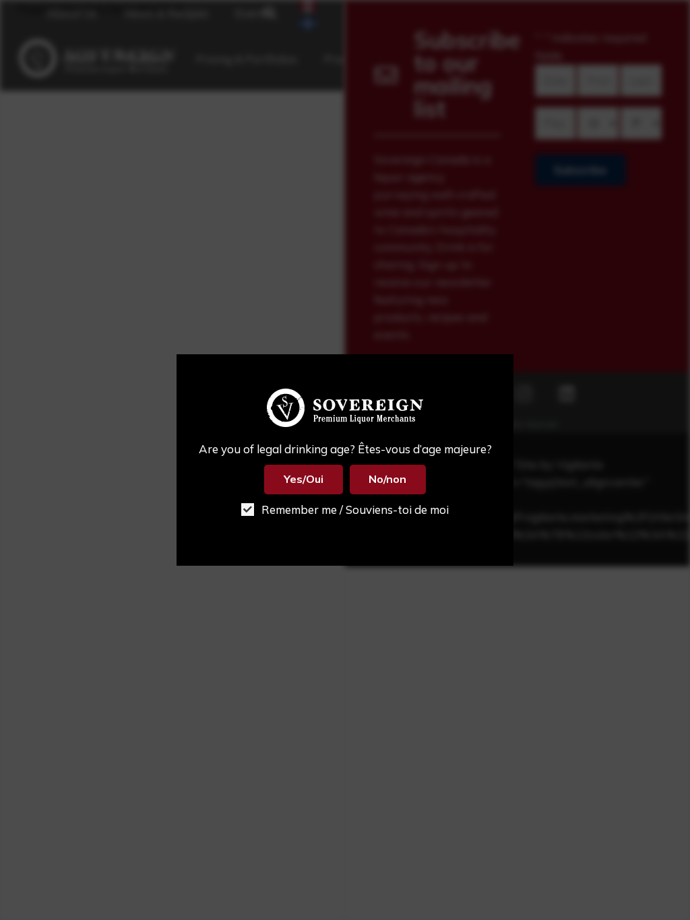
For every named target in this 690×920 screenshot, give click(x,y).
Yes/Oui (303, 479)
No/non (387, 479)
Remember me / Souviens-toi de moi (354, 509)
